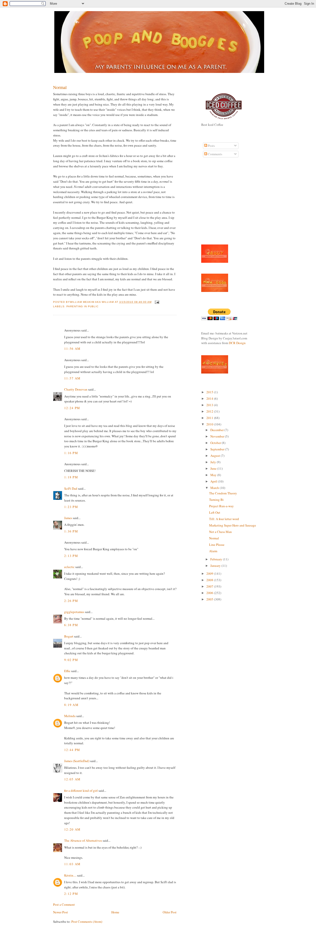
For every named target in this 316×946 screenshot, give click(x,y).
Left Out (214, 512)
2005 (210, 599)
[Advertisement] (216, 203)
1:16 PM (71, 453)
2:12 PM (71, 893)
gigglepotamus (74, 612)
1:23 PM (71, 507)
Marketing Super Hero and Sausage (232, 525)
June (213, 468)
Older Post (170, 912)
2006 (210, 593)
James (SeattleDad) (76, 761)
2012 (210, 411)
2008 (210, 580)
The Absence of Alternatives (83, 840)
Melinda (70, 716)
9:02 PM (71, 660)
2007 (210, 586)
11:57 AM (72, 378)
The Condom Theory (223, 493)
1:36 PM (71, 531)
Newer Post (60, 912)
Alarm (213, 551)
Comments (214, 154)
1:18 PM (71, 477)
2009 (210, 573)
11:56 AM (72, 348)
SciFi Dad (70, 488)
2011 (210, 418)
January (215, 565)
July (213, 462)
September (217, 449)
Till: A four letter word (224, 519)
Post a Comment (64, 904)
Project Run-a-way (221, 506)
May (213, 475)
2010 (210, 424)
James (68, 518)
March (215, 487)
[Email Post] (156, 302)
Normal (60, 87)
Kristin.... (70, 875)
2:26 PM (71, 600)
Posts (211, 145)
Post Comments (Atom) (86, 921)
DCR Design (237, 343)
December (217, 430)
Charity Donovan (75, 389)
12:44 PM (72, 750)
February (216, 559)
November (217, 436)
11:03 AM (72, 864)
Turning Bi (216, 499)
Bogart (68, 636)
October (216, 442)
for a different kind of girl (81, 790)
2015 (210, 392)
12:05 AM (72, 779)
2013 (210, 405)
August (215, 455)
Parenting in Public (82, 306)
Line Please (216, 544)
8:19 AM (71, 705)
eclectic (69, 567)
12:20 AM (72, 829)
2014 (210, 398)
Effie (67, 671)
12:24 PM (72, 408)
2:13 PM (71, 555)
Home (115, 912)
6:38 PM (71, 625)
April (214, 481)
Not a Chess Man (220, 531)
